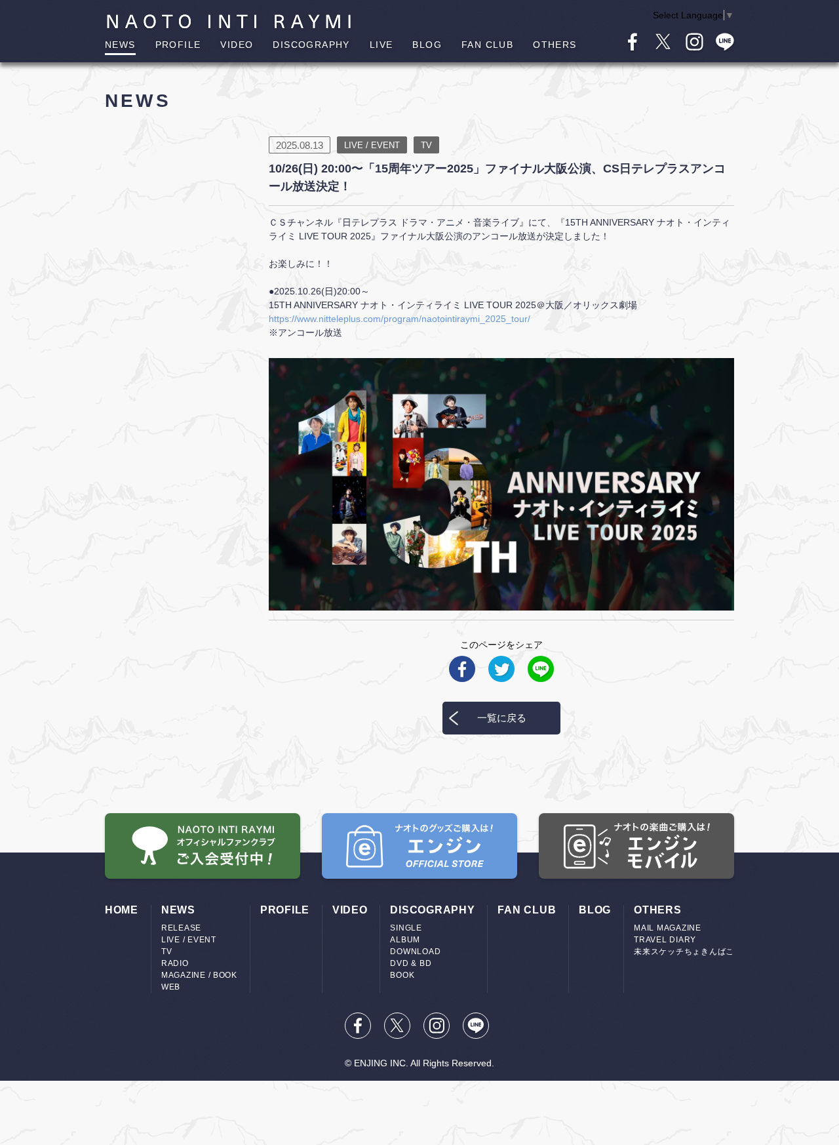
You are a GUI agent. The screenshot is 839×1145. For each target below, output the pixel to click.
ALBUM (405, 939)
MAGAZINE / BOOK (199, 975)
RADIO (175, 963)
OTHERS (554, 44)
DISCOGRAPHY (311, 44)
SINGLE (405, 928)
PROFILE (178, 44)
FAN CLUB (487, 44)
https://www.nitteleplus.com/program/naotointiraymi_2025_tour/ (399, 318)
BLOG (427, 44)
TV (166, 951)
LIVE (381, 44)
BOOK (402, 975)
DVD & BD (410, 963)
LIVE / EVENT (188, 939)
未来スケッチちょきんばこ (684, 951)
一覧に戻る (501, 717)
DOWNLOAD (415, 951)
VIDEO (236, 44)
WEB (170, 987)
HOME (121, 909)
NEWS (120, 44)
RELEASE (181, 928)
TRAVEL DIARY (665, 939)
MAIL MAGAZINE (667, 928)
